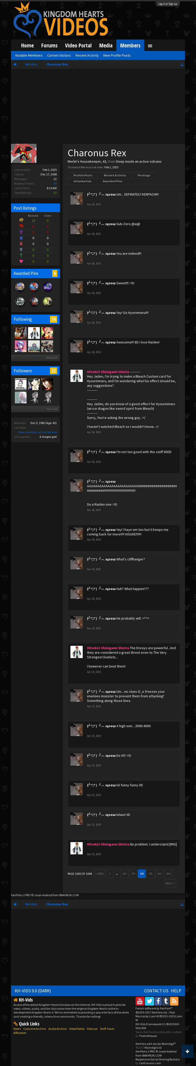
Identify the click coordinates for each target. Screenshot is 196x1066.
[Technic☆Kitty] (20, 397)
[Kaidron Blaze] (20, 384)
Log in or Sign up (167, 4)
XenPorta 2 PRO (21, 895)
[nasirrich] (20, 346)
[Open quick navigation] (182, 64)
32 (54, 371)
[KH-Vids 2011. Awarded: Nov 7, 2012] (34, 307)
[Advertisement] (98, 107)
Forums (49, 45)
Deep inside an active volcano (37, 432)
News (17, 1029)
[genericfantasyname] (34, 397)
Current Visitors (59, 55)
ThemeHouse (148, 1036)
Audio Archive (57, 1029)
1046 (150, 873)
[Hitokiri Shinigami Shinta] (34, 333)
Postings (144, 175)
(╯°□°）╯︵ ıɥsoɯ (101, 194)
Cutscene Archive (34, 1029)
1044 (133, 873)
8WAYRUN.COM (69, 895)
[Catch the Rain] (20, 333)
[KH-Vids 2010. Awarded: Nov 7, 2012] (47, 307)
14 (54, 319)
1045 (142, 873)
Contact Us (156, 991)
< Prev (99, 874)
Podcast (92, 1029)
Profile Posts (83, 175)
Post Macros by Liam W (159, 1016)
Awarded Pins (112, 181)
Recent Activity (115, 175)
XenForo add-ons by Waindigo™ (156, 1044)
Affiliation (20, 1033)
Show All (51, 358)
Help (176, 991)
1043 (124, 873)
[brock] (47, 397)
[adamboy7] (47, 384)
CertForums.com (150, 1063)
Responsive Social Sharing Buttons (158, 1059)
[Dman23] (34, 384)
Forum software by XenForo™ (154, 1010)
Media (106, 45)
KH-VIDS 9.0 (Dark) (33, 991)
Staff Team (107, 1029)
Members (130, 45)
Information (82, 181)
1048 (168, 873)
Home (27, 45)
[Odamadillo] (47, 346)
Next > (170, 883)
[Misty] (34, 346)
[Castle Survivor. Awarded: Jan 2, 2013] (47, 292)
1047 (159, 873)
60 (55, 183)
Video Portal (78, 45)
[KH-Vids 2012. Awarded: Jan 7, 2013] (34, 292)
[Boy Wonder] (47, 333)
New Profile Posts (117, 55)
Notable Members (29, 55)
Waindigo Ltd (153, 1047)
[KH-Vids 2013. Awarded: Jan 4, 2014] (20, 292)
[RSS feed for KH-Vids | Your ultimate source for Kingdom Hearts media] (174, 1001)
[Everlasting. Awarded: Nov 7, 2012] (20, 307)
